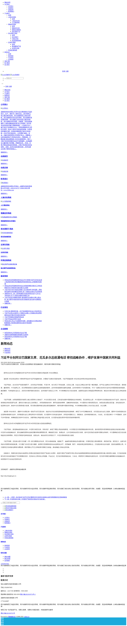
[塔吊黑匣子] (8, 510)
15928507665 (5, 564)
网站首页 (7, 2)
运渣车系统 (5, 245)
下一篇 (25, 499)
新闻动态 (7, 350)
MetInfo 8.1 (12, 616)
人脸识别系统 (6, 197)
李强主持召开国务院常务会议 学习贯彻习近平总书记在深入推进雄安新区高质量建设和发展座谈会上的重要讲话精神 (23, 282)
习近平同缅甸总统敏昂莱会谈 (14, 317)
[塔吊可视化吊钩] (10, 508)
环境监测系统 (6, 260)
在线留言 (4, 156)
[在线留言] (4, 160)
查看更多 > (4, 152)
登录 (63, 71)
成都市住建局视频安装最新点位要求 (16, 334)
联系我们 (4, 179)
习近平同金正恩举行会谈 (12, 319)
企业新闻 (4, 329)
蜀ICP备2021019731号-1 (28, 594)
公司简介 (4, 104)
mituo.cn (26, 616)
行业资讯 (4, 307)
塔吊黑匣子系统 (7, 229)
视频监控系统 (6, 213)
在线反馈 (4, 168)
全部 (9, 15)
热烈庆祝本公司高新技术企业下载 (15, 333)
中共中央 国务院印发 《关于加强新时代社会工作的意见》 (23, 311)
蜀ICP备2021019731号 (8, 613)
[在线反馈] (4, 171)
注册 (67, 71)
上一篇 (35, 497)
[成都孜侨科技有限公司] (10, 74)
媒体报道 (4, 276)
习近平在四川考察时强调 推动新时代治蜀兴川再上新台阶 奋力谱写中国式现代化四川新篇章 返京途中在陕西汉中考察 (22, 299)
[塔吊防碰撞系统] (10, 506)
